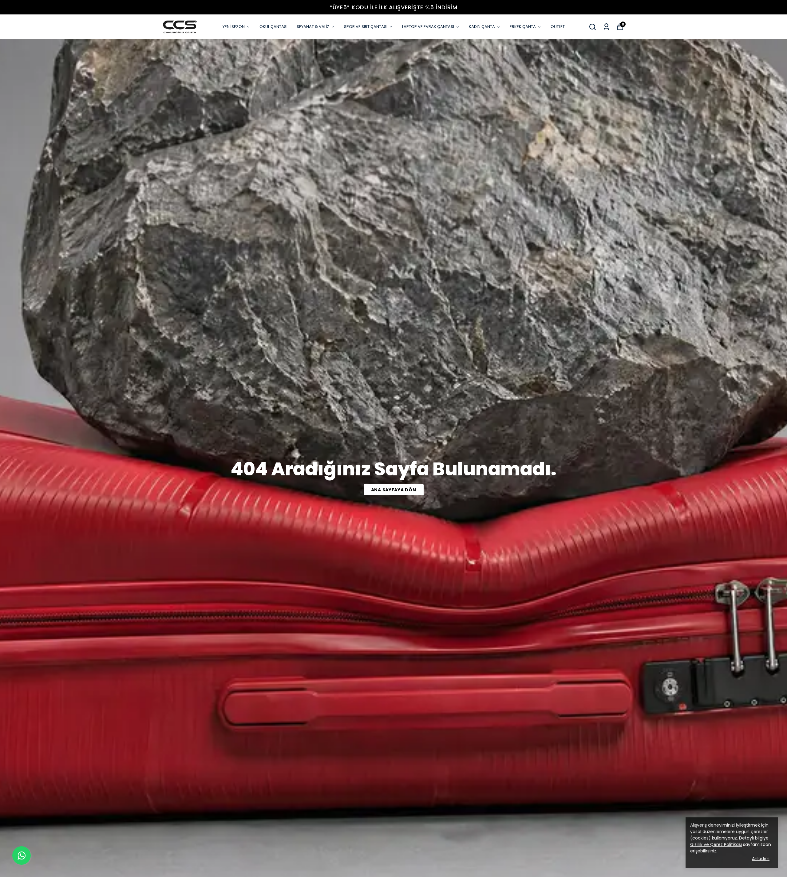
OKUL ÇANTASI (273, 26)
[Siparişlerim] (606, 27)
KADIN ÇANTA (482, 26)
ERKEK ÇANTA (523, 26)
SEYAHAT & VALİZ (313, 26)
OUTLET (558, 26)
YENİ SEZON (234, 26)
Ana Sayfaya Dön (393, 490)
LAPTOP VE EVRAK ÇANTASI (428, 26)
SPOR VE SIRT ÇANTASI (365, 26)
